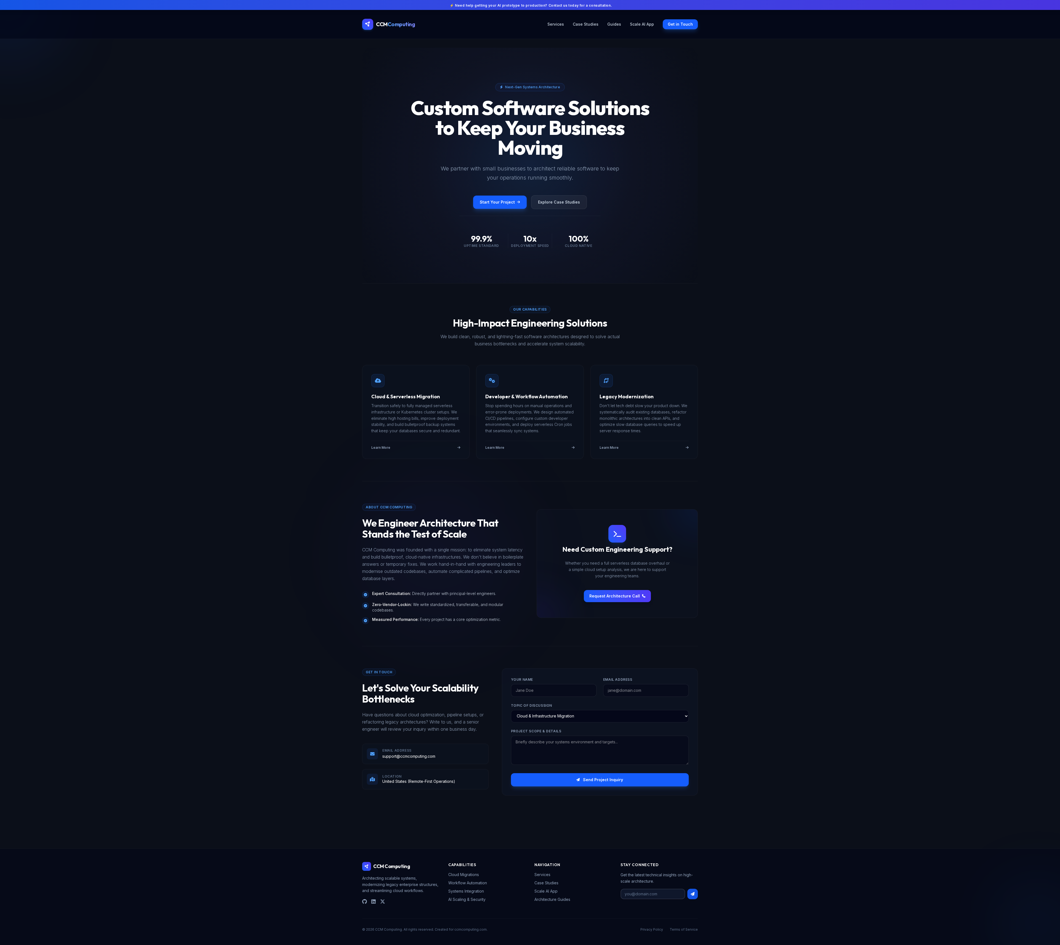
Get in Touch (680, 24)
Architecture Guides (552, 899)
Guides (614, 24)
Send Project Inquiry (603, 779)
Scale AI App (642, 24)
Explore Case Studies (559, 202)
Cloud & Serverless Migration (405, 396)
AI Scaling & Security (467, 899)
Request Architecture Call (614, 596)
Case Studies (585, 24)
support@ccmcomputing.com (408, 756)
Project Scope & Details (536, 731)
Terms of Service (684, 929)
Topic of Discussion (531, 705)
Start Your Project (497, 202)
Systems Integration (466, 891)
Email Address (617, 679)
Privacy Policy (651, 929)
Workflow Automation (467, 882)
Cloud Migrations (463, 874)
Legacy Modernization (627, 396)
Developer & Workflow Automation (526, 396)
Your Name (522, 679)
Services (555, 24)
